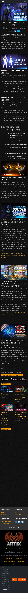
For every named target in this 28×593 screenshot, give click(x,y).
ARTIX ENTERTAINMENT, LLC (14, 548)
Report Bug (18, 514)
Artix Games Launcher (6, 516)
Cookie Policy (6, 589)
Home (2, 512)
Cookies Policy (21, 561)
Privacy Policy (19, 558)
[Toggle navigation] (3, 1)
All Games (3, 514)
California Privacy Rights (9, 561)
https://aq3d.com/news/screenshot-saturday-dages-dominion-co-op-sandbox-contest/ (14, 255)
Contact (14, 564)
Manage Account (5, 523)
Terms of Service (9, 558)
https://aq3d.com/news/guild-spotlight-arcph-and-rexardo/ (13, 314)
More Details (21, 579)
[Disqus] (14, 449)
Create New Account (6, 521)
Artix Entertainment (13, 554)
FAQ (16, 512)
